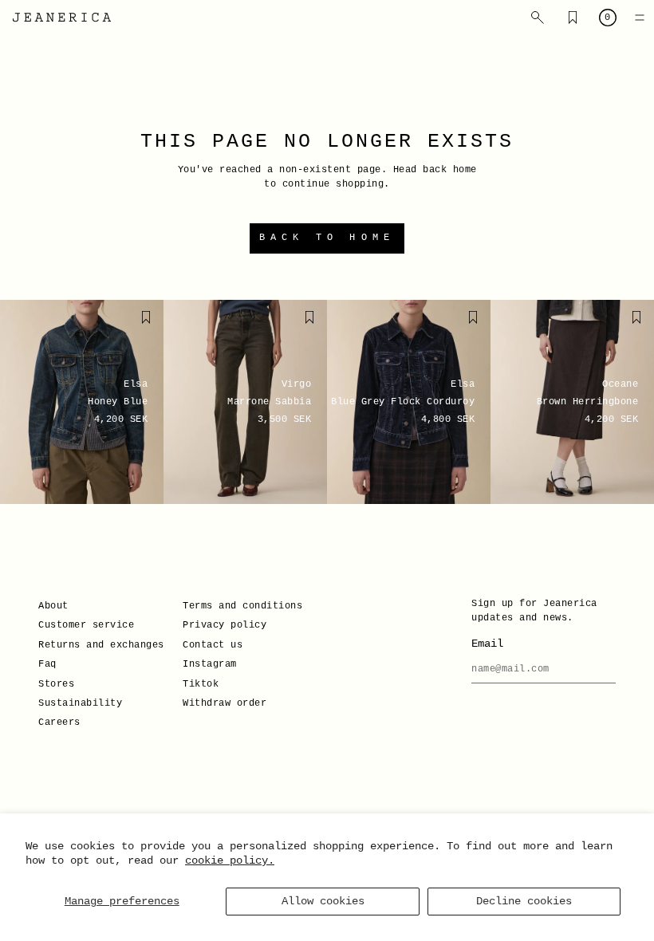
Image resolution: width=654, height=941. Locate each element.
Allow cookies (323, 901)
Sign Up (171, 570)
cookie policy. (229, 860)
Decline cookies (524, 901)
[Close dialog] (618, 328)
